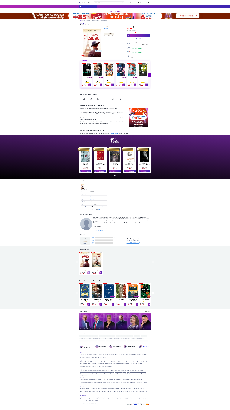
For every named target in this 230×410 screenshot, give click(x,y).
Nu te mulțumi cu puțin (110, 372)
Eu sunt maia (87, 379)
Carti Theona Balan (92, 366)
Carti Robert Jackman (102, 363)
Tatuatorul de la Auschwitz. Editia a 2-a (123, 391)
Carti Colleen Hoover (97, 364)
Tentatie (124, 382)
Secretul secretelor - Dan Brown (137, 384)
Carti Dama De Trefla (137, 364)
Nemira (92, 196)
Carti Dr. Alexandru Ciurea (120, 340)
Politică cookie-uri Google (137, 398)
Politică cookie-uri (128, 398)
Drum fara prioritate (107, 392)
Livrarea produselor (113, 397)
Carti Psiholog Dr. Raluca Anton (85, 363)
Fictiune (120, 354)
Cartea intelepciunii (92, 391)
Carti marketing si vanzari (84, 340)
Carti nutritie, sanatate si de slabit (94, 338)
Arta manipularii (122, 388)
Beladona (104, 382)
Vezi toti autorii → (147, 311)
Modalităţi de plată (127, 397)
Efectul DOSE (129, 370)
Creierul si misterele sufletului (117, 384)
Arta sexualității (83, 389)
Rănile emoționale (83, 392)
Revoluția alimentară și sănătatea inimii (87, 370)
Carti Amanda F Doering (105, 364)
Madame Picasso (114, 133)
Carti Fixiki (125, 364)
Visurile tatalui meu (93, 379)
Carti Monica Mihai (134, 363)
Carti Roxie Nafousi (128, 361)
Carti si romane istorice (95, 357)
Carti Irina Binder (140, 363)
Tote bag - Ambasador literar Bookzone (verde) (104, 373)
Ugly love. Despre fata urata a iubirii (123, 389)
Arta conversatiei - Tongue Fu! (135, 389)
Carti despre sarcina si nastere (113, 338)
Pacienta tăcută (142, 391)
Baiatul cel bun (109, 382)
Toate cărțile (95, 354)
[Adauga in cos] (89, 85)
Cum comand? (106, 397)
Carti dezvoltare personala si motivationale (110, 354)
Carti (99, 209)
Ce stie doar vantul (97, 299)
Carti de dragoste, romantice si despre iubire (133, 354)
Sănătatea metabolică (84, 373)
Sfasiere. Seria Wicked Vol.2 (117, 382)
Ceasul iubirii (82, 379)
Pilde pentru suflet (125, 373)
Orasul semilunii (100, 379)
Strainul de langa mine (145, 389)
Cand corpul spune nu (100, 388)
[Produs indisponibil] (88, 272)
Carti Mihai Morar (94, 363)
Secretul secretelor (100, 164)
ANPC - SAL (85, 400)
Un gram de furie (109, 80)
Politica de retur (120, 397)
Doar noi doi (143, 80)
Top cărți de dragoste (102, 6)
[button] (149, 75)
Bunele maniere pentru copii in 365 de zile (109, 391)
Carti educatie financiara (125, 338)
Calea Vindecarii (144, 382)
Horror (124, 354)
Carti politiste (144, 354)
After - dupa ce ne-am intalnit (116, 379)
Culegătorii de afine (83, 375)
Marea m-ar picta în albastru (112, 370)
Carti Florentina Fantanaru (136, 361)
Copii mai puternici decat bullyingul (86, 382)
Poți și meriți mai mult (129, 164)
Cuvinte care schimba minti (109, 388)
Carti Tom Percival (89, 364)
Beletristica (100, 207)
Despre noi (122, 398)
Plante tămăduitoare (92, 373)
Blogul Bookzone (146, 398)
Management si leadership (85, 357)
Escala (144, 388)
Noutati (139, 6)
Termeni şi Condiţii (146, 397)
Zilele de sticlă (121, 299)
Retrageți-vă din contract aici (93, 400)
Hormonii (115, 373)
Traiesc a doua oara (107, 379)
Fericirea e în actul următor (144, 164)
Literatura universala (101, 206)
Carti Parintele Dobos (120, 361)
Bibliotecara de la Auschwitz (92, 392)
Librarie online (81, 20)
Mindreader (119, 373)
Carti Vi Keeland (83, 364)
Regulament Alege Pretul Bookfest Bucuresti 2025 (89, 398)
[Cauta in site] (123, 2)
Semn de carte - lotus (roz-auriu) (137, 370)
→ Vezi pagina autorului (98, 230)
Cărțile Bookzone (83, 354)
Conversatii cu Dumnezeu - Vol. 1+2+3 (93, 389)
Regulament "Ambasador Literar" (105, 398)
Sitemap (133, 397)
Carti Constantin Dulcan (143, 340)
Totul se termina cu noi (112, 389)
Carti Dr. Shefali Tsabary (119, 363)
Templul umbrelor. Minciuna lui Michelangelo (96, 384)
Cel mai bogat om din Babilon (137, 388)
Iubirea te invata (128, 388)
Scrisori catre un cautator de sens (135, 373)
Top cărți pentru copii (127, 6)
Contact (149, 6)
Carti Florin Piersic (145, 364)
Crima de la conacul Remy (97, 382)
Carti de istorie (93, 340)
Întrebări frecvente (99, 397)
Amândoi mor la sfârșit (84, 391)
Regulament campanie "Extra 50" (86, 397)
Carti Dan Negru (127, 363)
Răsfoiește (99, 50)
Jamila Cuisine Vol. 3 (108, 384)
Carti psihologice (83, 338)
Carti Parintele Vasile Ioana (132, 340)
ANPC (81, 400)
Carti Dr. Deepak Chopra (84, 366)
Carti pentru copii (101, 340)
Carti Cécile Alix (131, 364)
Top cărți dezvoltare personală (115, 6)
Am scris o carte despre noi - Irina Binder (133, 382)
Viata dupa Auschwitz (84, 388)
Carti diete (104, 338)
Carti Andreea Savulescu (110, 363)
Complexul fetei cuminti (126, 379)
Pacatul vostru (143, 373)
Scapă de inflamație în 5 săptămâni (100, 370)
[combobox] (107, 2)
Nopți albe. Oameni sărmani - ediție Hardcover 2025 (109, 300)
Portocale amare (145, 299)
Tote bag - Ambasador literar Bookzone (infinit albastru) (136, 372)
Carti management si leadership (137, 338)
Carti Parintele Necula (110, 340)
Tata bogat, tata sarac (104, 389)
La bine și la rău (120, 80)
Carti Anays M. (120, 364)
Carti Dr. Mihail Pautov (100, 366)
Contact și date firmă (115, 398)
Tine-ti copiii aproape (84, 384)
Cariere (144, 6)
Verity (146, 391)
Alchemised (115, 164)
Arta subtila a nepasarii (135, 391)
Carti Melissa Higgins (114, 364)
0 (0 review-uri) (106, 28)
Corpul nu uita (116, 388)
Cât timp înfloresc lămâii (122, 370)
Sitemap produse (139, 397)
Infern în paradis (131, 80)
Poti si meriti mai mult (127, 384)
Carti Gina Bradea (144, 361)
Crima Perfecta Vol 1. (92, 388)
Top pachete (89, 354)
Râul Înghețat (85, 164)
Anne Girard (82, 23)
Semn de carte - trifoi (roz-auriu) (120, 372)
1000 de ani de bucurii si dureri (136, 379)
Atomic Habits (98, 391)
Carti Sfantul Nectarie (108, 366)
